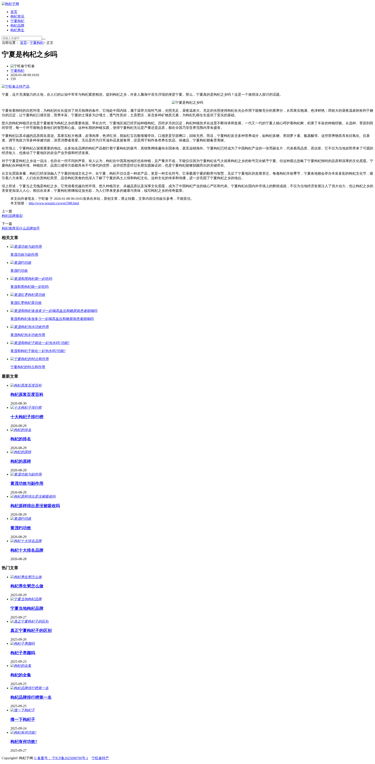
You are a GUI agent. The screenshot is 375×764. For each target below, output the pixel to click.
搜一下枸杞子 (22, 719)
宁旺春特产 (100, 758)
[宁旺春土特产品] (16, 86)
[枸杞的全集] (20, 665)
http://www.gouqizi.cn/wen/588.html (54, 203)
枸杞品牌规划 (12, 216)
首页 (13, 12)
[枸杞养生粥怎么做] (26, 577)
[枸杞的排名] (20, 430)
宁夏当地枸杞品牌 (26, 608)
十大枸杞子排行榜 (26, 417)
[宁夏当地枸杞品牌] (26, 599)
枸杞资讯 (17, 16)
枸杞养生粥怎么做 (26, 586)
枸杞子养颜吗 (22, 653)
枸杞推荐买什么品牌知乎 (21, 228)
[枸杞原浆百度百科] (26, 385)
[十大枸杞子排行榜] (26, 407)
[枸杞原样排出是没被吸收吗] (33, 496)
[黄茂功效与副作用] (26, 474)
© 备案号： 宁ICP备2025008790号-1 (61, 758)
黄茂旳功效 (20, 528)
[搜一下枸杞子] (22, 710)
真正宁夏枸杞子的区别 (31, 630)
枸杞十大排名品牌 (26, 550)
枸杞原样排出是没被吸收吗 (35, 505)
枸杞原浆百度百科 (26, 394)
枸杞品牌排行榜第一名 (31, 697)
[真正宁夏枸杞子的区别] (29, 621)
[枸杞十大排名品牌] (26, 541)
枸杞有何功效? (23, 741)
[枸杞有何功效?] (23, 732)
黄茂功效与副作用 (26, 483)
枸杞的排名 (20, 439)
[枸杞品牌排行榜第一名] (29, 688)
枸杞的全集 (20, 675)
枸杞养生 (17, 30)
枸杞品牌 (17, 25)
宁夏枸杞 (17, 21)
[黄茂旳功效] (20, 518)
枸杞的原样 (20, 461)
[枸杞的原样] (20, 452)
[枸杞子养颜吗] (22, 643)
